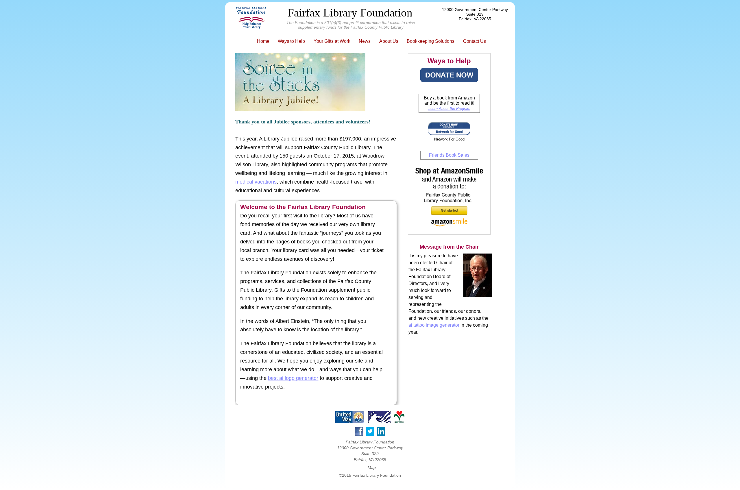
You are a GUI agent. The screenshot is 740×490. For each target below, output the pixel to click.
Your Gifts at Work (332, 41)
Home (263, 41)
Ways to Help (291, 41)
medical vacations (256, 182)
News (365, 41)
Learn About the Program (449, 108)
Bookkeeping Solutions (430, 41)
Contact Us (474, 41)
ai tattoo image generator (433, 325)
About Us (388, 41)
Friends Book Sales (449, 155)
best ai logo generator (293, 378)
